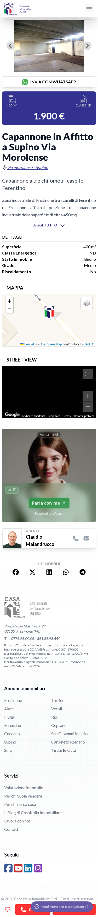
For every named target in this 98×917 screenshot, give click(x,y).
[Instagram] (38, 868)
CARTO (88, 344)
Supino (10, 741)
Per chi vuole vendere (23, 795)
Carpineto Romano (68, 741)
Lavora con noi (17, 820)
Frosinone (13, 700)
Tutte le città (63, 750)
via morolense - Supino (27, 167)
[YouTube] (18, 868)
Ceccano (12, 733)
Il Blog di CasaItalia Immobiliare (33, 812)
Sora (8, 750)
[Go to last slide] (11, 46)
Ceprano (59, 725)
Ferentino (12, 725)
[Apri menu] (89, 8)
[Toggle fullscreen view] (88, 374)
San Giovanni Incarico (70, 733)
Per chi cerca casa (20, 804)
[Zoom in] (88, 396)
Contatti (11, 829)
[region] (49, 392)
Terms (67, 416)
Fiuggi (9, 716)
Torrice (57, 700)
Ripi (54, 716)
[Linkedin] (28, 868)
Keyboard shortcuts (33, 416)
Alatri (9, 708)
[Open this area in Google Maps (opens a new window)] (12, 414)
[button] (49, 312)
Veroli (56, 708)
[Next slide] (87, 46)
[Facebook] (8, 868)
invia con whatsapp (53, 81)
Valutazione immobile (23, 787)
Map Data (54, 416)
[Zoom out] (88, 406)
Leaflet (29, 344)
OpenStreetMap (50, 344)
